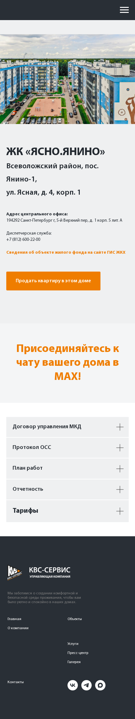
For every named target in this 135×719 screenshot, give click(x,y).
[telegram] (86, 688)
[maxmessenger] (100, 688)
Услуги (73, 644)
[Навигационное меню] (124, 10)
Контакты (16, 682)
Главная (14, 619)
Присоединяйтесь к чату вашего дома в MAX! (67, 363)
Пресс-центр (78, 653)
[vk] (73, 688)
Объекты (75, 619)
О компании (18, 628)
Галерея (74, 662)
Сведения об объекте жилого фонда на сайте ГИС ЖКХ (66, 252)
